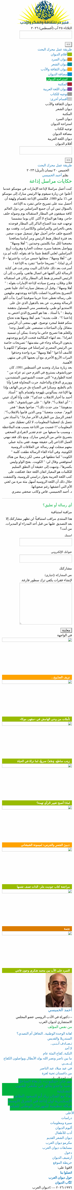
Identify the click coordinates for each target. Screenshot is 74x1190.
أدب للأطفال (63, 1133)
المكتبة (62, 84)
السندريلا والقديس (59, 1038)
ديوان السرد (59, 59)
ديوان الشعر (59, 64)
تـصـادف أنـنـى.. (61, 1043)
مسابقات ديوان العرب (57, 1147)
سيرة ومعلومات (61, 1123)
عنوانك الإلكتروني (61, 552)
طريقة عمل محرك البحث (55, 49)
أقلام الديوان (59, 54)
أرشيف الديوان (62, 1157)
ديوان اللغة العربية (55, 89)
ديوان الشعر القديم (59, 1138)
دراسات (66, 1118)
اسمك (68, 535)
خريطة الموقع (62, 1162)
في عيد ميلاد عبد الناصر (56, 1068)
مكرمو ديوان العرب (59, 1142)
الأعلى (70, 1113)
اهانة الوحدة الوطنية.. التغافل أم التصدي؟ (44, 1033)
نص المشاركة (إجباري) (58, 575)
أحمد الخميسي (52, 175)
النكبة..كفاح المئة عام (57, 1053)
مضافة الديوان (57, 74)
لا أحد (68, 1048)
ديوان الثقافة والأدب (54, 69)
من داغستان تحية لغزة (57, 1073)
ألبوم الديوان (63, 1128)
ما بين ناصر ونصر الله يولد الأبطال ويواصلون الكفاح (37, 1058)
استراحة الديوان (56, 79)
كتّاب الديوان (63, 1182)
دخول (68, 1152)
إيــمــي (67, 1063)
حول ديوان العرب (60, 1177)
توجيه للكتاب (58, 94)
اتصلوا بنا (66, 1172)
